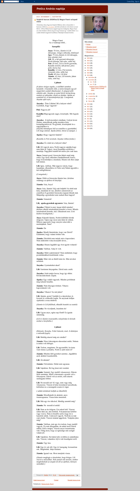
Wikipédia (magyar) (92, 52)
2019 (88, 75)
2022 (88, 68)
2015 (88, 111)
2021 (88, 70)
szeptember (92, 96)
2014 (88, 114)
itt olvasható (50, 27)
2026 (88, 58)
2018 (88, 104)
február (90, 101)
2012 (88, 119)
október (90, 94)
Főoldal (56, 480)
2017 (88, 106)
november (91, 80)
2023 (88, 65)
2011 (88, 121)
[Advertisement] (93, 162)
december (91, 77)
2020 (88, 73)
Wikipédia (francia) (91, 49)
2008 (88, 128)
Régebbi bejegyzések (74, 480)
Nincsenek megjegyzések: (67, 475)
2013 (88, 116)
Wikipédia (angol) (91, 47)
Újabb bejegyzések (39, 480)
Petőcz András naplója (51, 8)
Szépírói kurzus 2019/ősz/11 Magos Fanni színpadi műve (97, 88)
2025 (88, 60)
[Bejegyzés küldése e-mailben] (77, 475)
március (90, 98)
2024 (88, 63)
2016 (88, 109)
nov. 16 (92, 82)
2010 (88, 123)
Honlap (88, 44)
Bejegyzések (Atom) (48, 484)
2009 (88, 126)
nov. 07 (92, 84)
